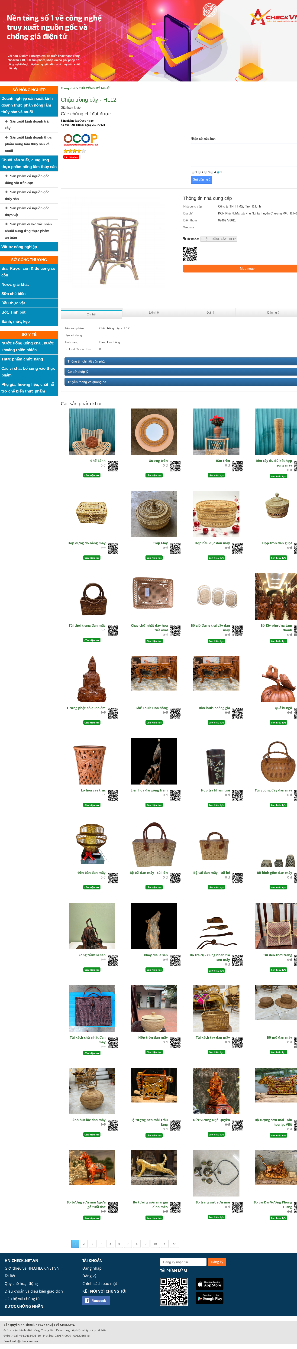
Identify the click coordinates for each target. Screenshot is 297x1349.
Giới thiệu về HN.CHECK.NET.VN (32, 1268)
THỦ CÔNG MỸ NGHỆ (94, 88)
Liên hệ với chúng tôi (23, 1298)
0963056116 (81, 1335)
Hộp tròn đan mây (153, 1037)
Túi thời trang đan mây (87, 625)
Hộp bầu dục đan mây (212, 543)
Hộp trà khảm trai (215, 790)
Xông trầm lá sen (92, 955)
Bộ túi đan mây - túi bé (211, 872)
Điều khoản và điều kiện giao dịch (34, 1291)
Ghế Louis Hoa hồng (152, 708)
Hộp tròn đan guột (277, 543)
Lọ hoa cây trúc (93, 790)
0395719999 (63, 1335)
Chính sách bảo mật (99, 1283)
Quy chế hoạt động (21, 1283)
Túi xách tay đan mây (213, 1037)
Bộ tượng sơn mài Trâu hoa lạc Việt (273, 1122)
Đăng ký (89, 1275)
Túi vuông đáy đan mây (273, 790)
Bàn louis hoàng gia (214, 708)
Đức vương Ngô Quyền (211, 1120)
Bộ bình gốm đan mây (274, 872)
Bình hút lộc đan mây (88, 1120)
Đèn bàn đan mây (91, 872)
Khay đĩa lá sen (156, 955)
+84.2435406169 (30, 1335)
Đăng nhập (92, 1268)
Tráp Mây (160, 543)
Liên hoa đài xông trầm (149, 790)
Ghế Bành (98, 460)
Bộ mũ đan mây (279, 1037)
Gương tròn (158, 460)
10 (155, 1244)
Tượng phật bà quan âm (86, 708)
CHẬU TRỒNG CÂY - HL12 (218, 239)
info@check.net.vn (25, 1341)
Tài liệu (10, 1275)
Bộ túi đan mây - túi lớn (149, 872)
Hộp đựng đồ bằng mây (87, 543)
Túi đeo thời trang (277, 955)
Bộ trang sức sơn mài (213, 1202)
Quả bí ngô (283, 708)
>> (174, 1244)
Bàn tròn (223, 460)
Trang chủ (68, 88)
